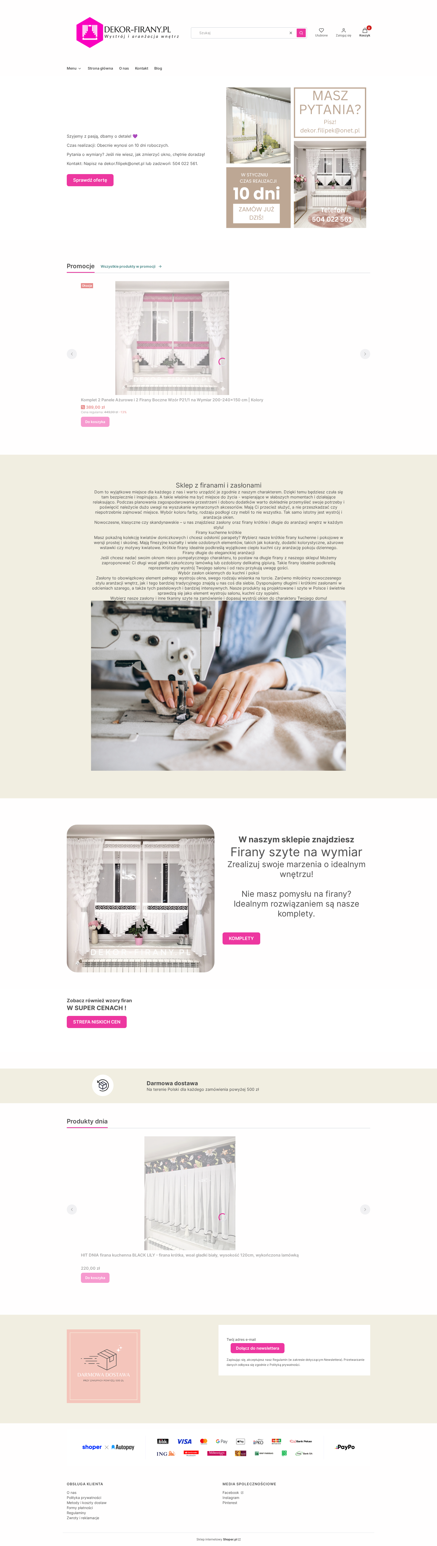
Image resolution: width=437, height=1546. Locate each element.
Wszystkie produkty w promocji (128, 266)
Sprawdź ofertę (90, 180)
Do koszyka (95, 422)
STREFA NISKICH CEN (96, 1022)
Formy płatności (80, 1508)
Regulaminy (76, 1513)
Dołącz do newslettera (257, 1348)
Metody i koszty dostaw (86, 1502)
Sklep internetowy (216, 1539)
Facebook (231, 1492)
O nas (71, 1492)
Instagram (231, 1497)
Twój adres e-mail (241, 1339)
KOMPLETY (241, 938)
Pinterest (230, 1502)
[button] (301, 33)
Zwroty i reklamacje (83, 1518)
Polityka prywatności (84, 1497)
